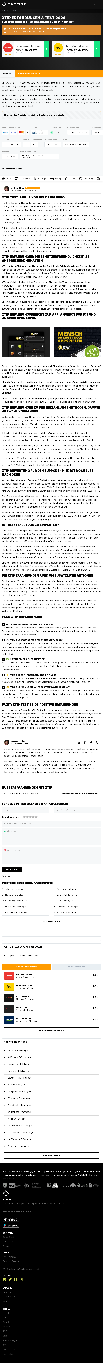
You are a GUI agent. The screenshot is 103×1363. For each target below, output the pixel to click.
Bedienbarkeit (25, 179)
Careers (6, 1246)
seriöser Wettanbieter (69, 452)
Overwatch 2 (9, 1349)
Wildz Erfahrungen (16, 1119)
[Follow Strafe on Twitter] (9, 1279)
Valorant (7, 1326)
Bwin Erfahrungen (65, 901)
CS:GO (6, 1313)
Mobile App (42, 179)
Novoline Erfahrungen (25, 1010)
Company (8, 1233)
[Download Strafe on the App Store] (11, 1219)
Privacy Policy (9, 1257)
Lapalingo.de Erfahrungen (20, 1125)
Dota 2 (6, 1322)
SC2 (5, 1345)
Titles (6, 1309)
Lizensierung (88, 179)
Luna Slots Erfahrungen (67, 895)
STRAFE (7, 1199)
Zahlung (58, 179)
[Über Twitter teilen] (97, 742)
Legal (6, 1252)
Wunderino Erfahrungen (67, 907)
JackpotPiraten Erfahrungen (21, 1132)
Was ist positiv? (13, 831)
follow (7, 1275)
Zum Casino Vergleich (51, 1030)
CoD (5, 1336)
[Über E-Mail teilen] (79, 742)
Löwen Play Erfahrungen (16, 901)
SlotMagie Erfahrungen (25, 999)
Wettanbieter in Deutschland (16, 417)
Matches (7, 1292)
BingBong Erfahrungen (19, 1146)
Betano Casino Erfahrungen (28, 46)
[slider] (30, 816)
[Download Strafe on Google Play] (11, 1225)
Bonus (9, 179)
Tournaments (9, 1296)
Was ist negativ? (13, 850)
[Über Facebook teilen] (91, 742)
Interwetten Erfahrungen (77, 46)
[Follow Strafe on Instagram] (20, 1279)
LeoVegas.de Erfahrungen (20, 1139)
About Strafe (9, 1237)
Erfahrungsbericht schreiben (79, 793)
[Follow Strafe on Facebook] (14, 1279)
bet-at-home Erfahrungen (26, 1021)
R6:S (5, 1331)
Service (72, 179)
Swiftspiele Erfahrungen (67, 889)
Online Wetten (7, 11)
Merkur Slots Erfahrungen (16, 895)
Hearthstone (9, 1354)
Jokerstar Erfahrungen (15, 889)
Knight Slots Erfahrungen (68, 912)
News (5, 1301)
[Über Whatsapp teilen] (85, 742)
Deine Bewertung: (11, 817)
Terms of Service (11, 1261)
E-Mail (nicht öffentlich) (66, 810)
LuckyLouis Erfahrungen (16, 907)
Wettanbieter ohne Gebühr (29, 570)
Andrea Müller (17, 188)
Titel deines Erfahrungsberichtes (18, 823)
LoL (4, 1317)
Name (7, 810)
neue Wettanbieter (20, 581)
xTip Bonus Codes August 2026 (23, 955)
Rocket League (10, 1340)
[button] (94, 4)
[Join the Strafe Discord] (5, 1279)
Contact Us (8, 1241)
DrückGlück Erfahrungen (16, 912)
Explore (7, 1288)
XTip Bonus (11, 203)
